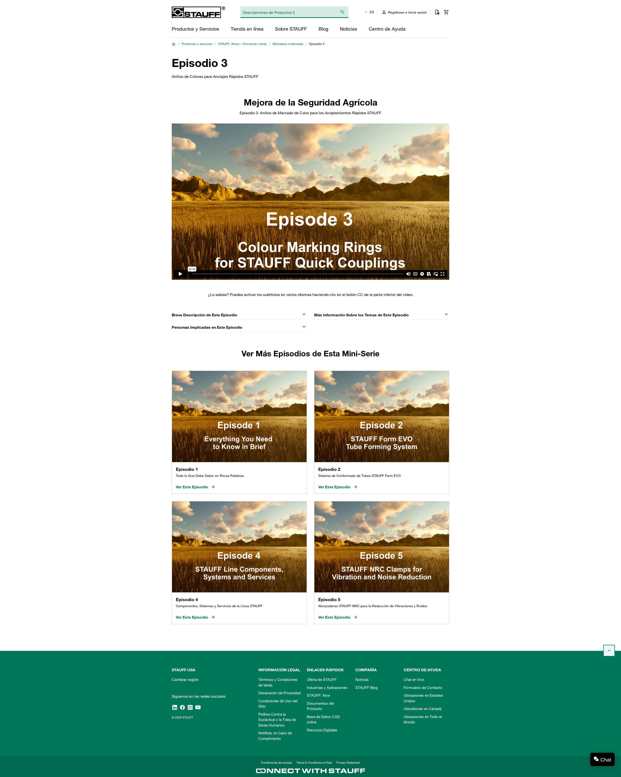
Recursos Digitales (322, 730)
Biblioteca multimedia (288, 44)
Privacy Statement (348, 762)
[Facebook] (182, 707)
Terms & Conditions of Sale (314, 762)
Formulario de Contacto (423, 687)
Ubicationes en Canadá (422, 708)
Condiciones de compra (276, 762)
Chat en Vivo (414, 679)
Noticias (362, 679)
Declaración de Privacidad (279, 693)
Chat (605, 759)
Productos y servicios (197, 44)
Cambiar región (185, 679)
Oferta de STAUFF (322, 679)
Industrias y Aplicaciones (327, 687)
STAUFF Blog (366, 687)
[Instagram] (190, 707)
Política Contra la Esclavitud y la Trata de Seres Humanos (277, 719)
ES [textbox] (372, 12)
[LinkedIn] (175, 707)
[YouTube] (198, 707)
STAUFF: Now (318, 695)
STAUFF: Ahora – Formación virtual (242, 44)
